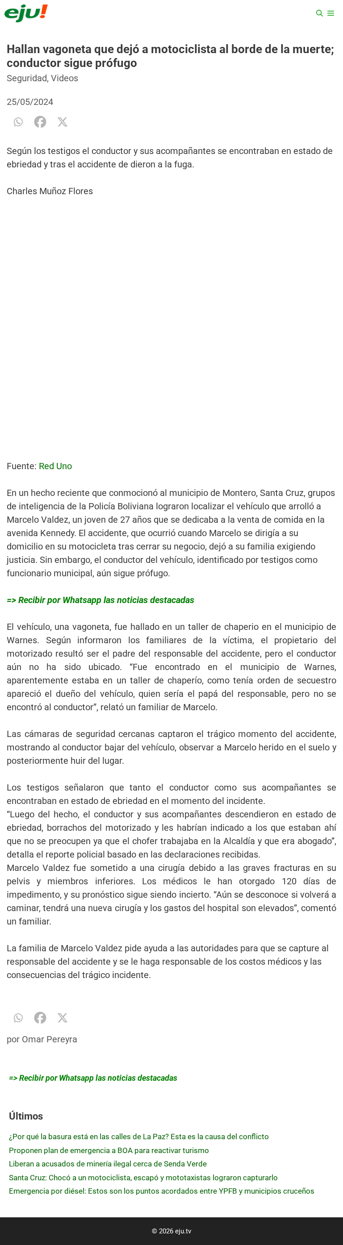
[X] (62, 122)
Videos (64, 78)
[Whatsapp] (18, 122)
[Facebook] (40, 122)
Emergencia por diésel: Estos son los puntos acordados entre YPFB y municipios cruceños (161, 1191)
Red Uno (54, 466)
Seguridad (27, 78)
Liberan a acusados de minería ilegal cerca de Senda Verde (108, 1163)
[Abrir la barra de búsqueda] (319, 13)
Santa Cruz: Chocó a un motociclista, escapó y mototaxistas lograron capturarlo (143, 1177)
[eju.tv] (26, 13)
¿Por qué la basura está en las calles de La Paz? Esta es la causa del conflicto (139, 1136)
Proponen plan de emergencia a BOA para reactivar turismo (109, 1150)
